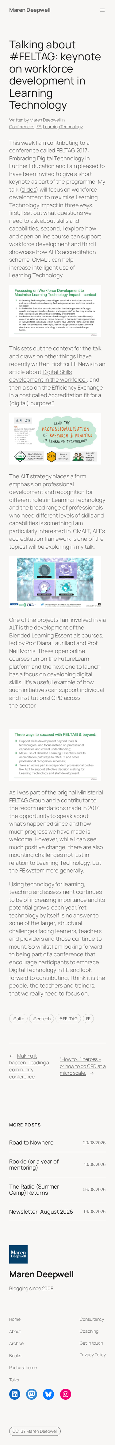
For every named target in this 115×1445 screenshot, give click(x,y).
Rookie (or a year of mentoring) (34, 1164)
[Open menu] (102, 10)
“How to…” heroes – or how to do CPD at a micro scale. (83, 1066)
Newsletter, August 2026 (41, 1211)
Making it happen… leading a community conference (29, 1066)
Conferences (21, 126)
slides (28, 189)
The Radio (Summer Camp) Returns (34, 1189)
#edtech (41, 1018)
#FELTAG (68, 1018)
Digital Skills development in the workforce (48, 375)
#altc (18, 1018)
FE (38, 126)
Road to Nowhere (31, 1142)
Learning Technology (62, 126)
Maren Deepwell (29, 9)
